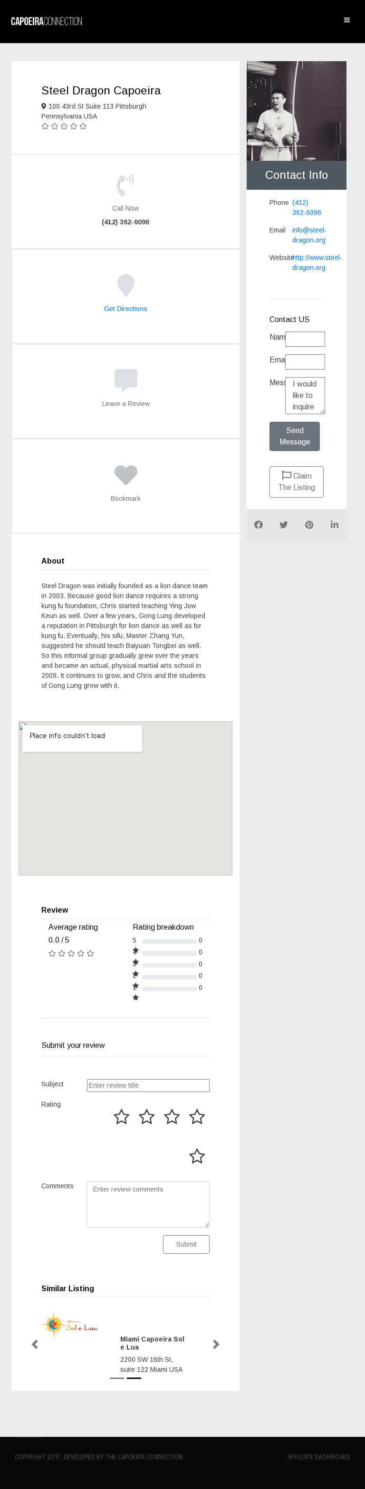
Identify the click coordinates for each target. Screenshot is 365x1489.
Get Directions (125, 309)
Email (277, 360)
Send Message (294, 436)
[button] (35, 1344)
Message (277, 383)
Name (277, 337)
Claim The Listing (296, 481)
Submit (186, 1244)
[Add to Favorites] (126, 482)
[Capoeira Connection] (46, 21)
